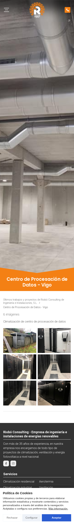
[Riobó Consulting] (37, 10)
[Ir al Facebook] (6, 463)
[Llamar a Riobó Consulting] (67, 10)
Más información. (58, 508)
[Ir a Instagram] (13, 463)
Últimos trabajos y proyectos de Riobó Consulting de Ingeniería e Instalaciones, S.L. (33, 301)
